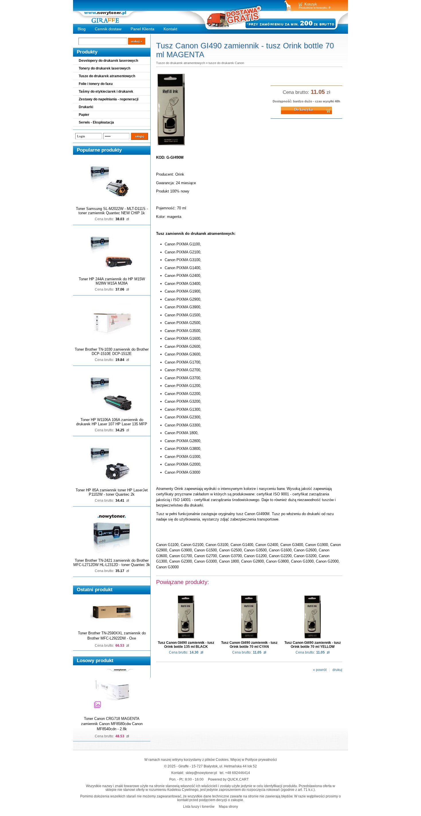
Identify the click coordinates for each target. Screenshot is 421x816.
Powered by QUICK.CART (228, 779)
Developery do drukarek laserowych (108, 61)
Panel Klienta (142, 29)
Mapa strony (228, 806)
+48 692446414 (237, 773)
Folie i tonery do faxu (96, 84)
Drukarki (86, 107)
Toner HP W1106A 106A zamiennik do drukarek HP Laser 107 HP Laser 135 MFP (111, 422)
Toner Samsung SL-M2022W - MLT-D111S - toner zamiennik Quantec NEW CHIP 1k (112, 211)
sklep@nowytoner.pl (201, 773)
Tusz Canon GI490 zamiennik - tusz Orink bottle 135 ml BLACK (186, 645)
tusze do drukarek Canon (226, 63)
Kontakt (170, 29)
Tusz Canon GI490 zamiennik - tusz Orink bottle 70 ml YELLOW (312, 645)
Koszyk (310, 4)
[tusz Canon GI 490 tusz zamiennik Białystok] (171, 146)
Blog (82, 29)
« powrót (319, 670)
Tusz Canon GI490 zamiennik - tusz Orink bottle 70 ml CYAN (249, 645)
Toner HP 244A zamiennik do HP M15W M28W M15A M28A (112, 281)
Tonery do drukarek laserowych (104, 68)
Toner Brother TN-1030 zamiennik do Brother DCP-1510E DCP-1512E (112, 351)
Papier (84, 115)
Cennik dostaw (108, 29)
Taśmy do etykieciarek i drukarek (106, 92)
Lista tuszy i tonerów (199, 806)
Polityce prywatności (261, 759)
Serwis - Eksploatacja (96, 122)
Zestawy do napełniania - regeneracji (108, 99)
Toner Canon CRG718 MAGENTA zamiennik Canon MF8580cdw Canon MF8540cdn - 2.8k (112, 723)
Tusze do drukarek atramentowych (107, 76)
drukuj (337, 670)
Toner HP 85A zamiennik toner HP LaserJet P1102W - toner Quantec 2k (112, 492)
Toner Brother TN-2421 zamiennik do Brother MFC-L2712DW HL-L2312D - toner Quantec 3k (111, 562)
